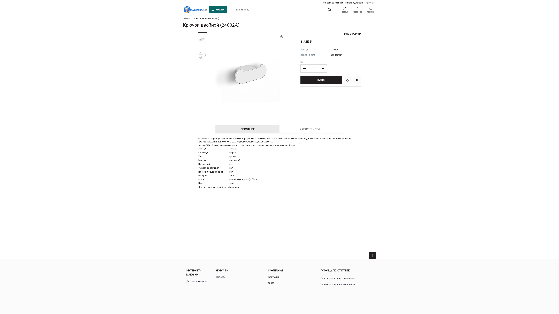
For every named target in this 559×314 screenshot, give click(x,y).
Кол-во (303, 62)
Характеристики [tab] (311, 129)
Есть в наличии (352, 34)
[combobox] (283, 9)
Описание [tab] (247, 129)
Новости (222, 270)
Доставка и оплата (196, 281)
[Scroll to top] (372, 255)
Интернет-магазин (193, 272)
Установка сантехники (332, 3)
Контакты (370, 3)
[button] (202, 39)
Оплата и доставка (354, 3)
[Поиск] (329, 9)
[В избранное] (348, 80)
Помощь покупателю (335, 270)
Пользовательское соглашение (337, 278)
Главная (187, 18)
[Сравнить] (357, 80)
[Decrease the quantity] (304, 68)
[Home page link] (195, 9)
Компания (275, 270)
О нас (271, 283)
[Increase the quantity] (323, 68)
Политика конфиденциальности (337, 284)
